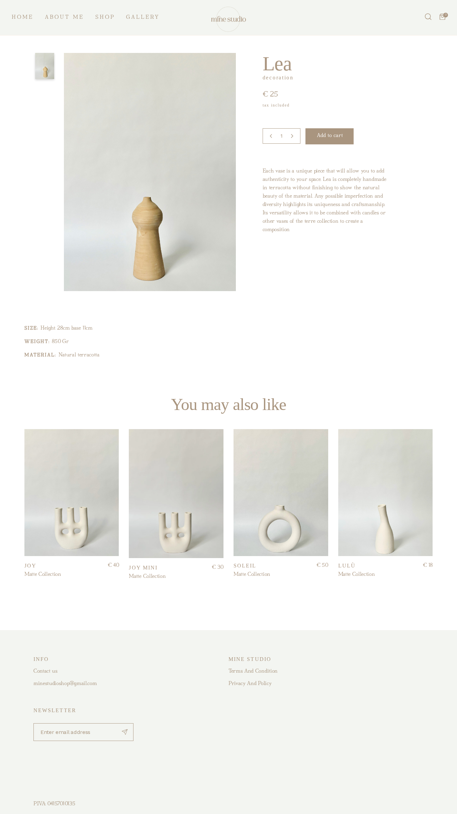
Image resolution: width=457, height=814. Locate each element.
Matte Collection (42, 574)
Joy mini (143, 567)
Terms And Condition (253, 671)
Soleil (245, 565)
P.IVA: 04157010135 (54, 804)
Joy (30, 565)
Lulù (347, 565)
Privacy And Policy (250, 684)
